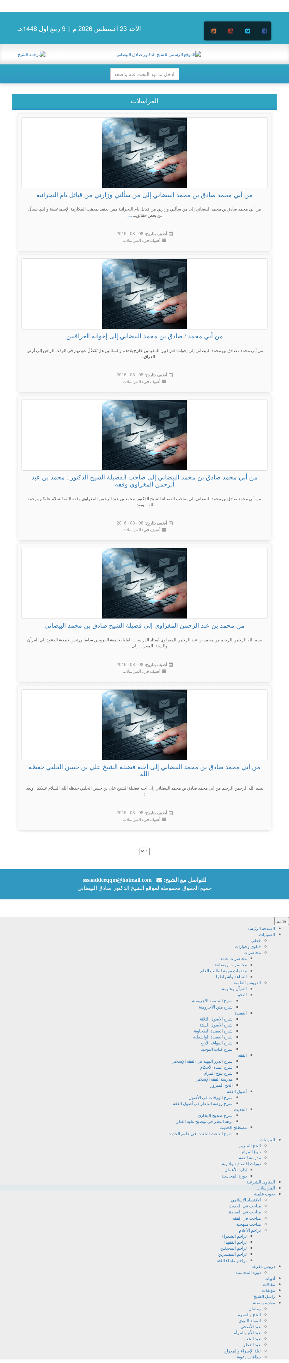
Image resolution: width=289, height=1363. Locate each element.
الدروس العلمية (247, 982)
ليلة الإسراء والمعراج (242, 1350)
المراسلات (132, 240)
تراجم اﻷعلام (250, 1230)
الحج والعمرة (249, 1314)
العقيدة (240, 1013)
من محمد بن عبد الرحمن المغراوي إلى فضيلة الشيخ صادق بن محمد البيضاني (144, 625)
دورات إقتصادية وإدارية (241, 1163)
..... (129, 215)
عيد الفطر (252, 1344)
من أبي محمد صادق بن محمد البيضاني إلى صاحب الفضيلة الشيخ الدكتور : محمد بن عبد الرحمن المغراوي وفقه (144, 481)
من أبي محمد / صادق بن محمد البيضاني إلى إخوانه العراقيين (144, 336)
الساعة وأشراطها (231, 976)
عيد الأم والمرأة (247, 1332)
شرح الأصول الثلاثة (216, 1019)
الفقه (242, 1055)
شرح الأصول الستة (216, 1025)
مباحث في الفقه (247, 1218)
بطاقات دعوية (249, 1356)
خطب (256, 940)
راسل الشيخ (264, 1296)
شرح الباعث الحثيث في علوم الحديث (200, 1133)
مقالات (269, 1284)
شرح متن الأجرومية (216, 1007)
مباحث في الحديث (245, 1205)
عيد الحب (252, 1338)
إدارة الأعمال (236, 1169)
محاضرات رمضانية (231, 964)
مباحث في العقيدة (245, 1211)
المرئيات (267, 1139)
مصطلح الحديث (233, 1127)
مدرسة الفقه (250, 1157)
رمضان (254, 1308)
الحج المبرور (221, 1085)
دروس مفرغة (263, 1266)
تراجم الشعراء (234, 1236)
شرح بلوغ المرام (218, 1073)
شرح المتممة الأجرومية (212, 1000)
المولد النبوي (250, 1320)
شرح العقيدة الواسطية (213, 1036)
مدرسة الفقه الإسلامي (214, 1079)
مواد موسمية (264, 1302)
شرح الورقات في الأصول (211, 1097)
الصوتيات (267, 934)
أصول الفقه (237, 1091)
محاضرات (252, 952)
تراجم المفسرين (232, 1254)
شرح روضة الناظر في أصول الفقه (203, 1103)
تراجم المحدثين (233, 1248)
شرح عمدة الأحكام (216, 1067)
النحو (242, 994)
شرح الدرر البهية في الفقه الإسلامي (202, 1061)
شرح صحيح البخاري (215, 1115)
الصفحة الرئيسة (261, 928)
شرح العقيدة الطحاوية (213, 1031)
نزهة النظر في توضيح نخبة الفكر (204, 1121)
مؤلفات (268, 1290)
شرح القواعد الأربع (217, 1042)
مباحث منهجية (248, 1224)
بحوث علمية (264, 1193)
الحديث (240, 1109)
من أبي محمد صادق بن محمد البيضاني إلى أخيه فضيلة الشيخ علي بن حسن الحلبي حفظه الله (144, 771)
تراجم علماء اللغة (232, 1260)
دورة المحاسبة (234, 1176)
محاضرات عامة (233, 958)
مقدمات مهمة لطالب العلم (223, 970)
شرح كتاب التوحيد (217, 1049)
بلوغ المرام (251, 1151)
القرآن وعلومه (234, 988)
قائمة (281, 921)
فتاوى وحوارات (248, 946)
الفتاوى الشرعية (260, 1182)
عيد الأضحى (250, 1326)
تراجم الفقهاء (235, 1242)
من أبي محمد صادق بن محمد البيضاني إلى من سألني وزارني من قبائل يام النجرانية (144, 195)
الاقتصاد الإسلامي (246, 1199)
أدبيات (269, 1278)
